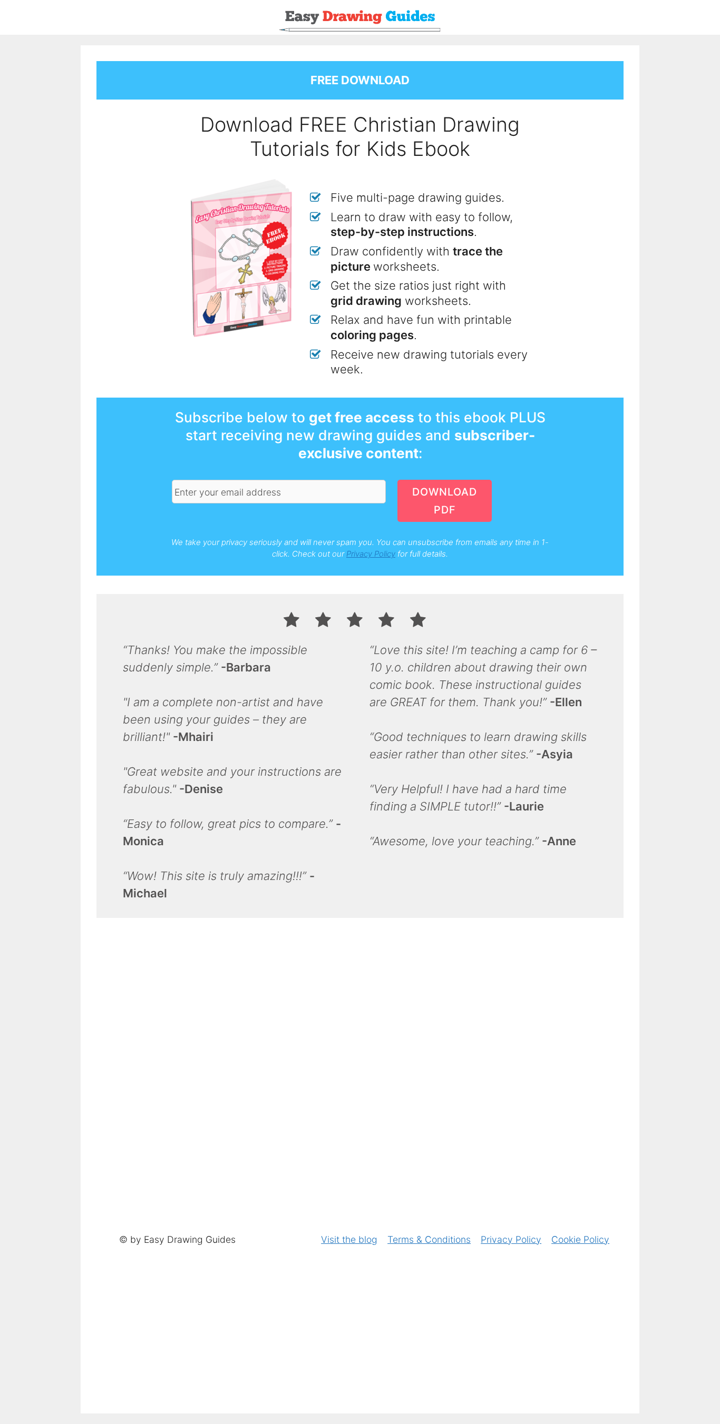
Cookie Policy (580, 1239)
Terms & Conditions (429, 1239)
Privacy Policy (370, 554)
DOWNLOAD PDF (444, 501)
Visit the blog (349, 1239)
